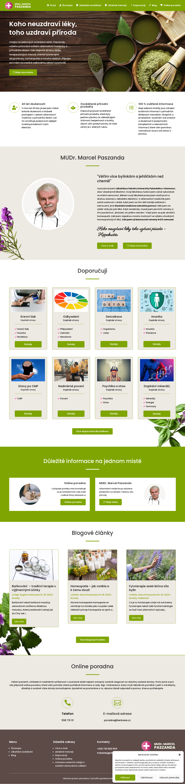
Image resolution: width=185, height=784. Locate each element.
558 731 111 (67, 720)
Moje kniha (112, 502)
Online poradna (73, 502)
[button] (179, 754)
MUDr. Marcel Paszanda (85, 594)
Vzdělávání (143, 598)
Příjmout (125, 777)
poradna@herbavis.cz (117, 720)
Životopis (16, 748)
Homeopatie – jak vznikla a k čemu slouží (90, 588)
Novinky (16, 598)
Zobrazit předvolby (169, 777)
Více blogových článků (92, 639)
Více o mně (107, 245)
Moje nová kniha (24, 72)
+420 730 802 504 (107, 748)
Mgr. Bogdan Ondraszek (27, 594)
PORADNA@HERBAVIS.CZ (110, 753)
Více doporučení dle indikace (92, 431)
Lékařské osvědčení (22, 751)
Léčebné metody (64, 751)
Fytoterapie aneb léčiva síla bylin (149, 588)
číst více (19, 621)
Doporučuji (61, 755)
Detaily (28, 344)
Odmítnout (147, 777)
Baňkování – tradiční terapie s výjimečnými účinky (34, 588)
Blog (13, 755)
